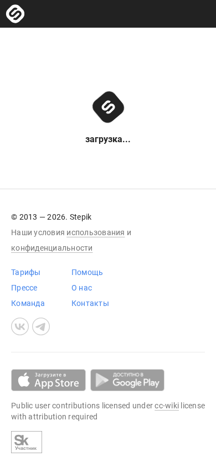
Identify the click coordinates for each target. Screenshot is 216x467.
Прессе (24, 287)
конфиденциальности (52, 247)
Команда (28, 303)
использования (95, 232)
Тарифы (26, 272)
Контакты (90, 303)
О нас (81, 287)
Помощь (87, 272)
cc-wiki (167, 405)
